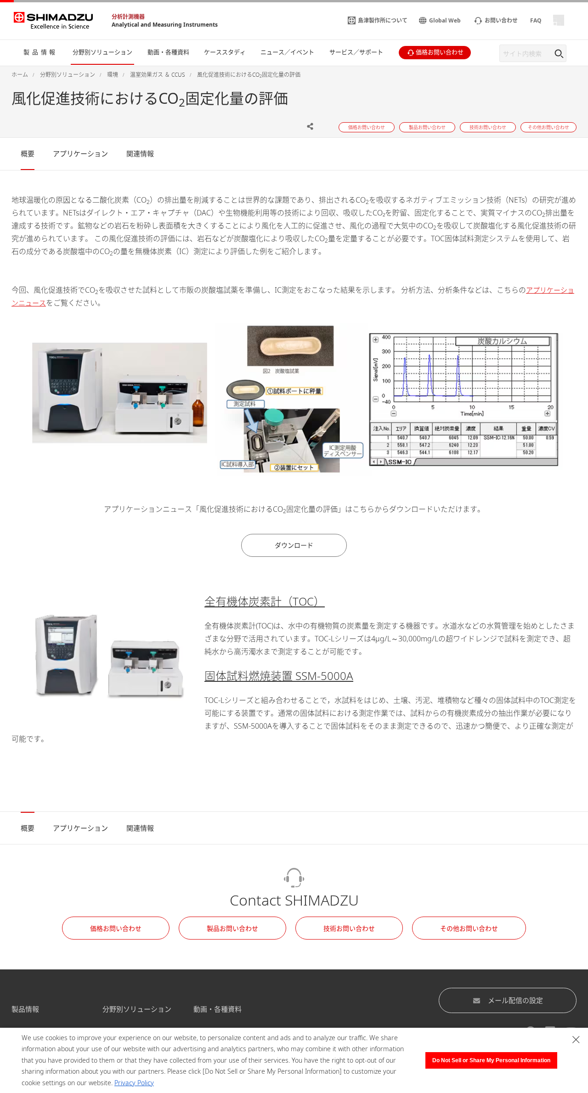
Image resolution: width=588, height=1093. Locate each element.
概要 (27, 153)
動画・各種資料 (217, 1009)
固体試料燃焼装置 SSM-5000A (278, 675)
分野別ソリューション (136, 1009)
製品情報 (25, 1009)
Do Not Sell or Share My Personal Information (491, 1060)
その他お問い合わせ (469, 928)
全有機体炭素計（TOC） (264, 601)
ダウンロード (294, 545)
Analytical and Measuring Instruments (165, 24)
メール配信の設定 (515, 1000)
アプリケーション (80, 153)
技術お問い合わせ (349, 928)
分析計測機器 (128, 17)
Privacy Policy (134, 1082)
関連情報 (140, 153)
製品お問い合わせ (232, 928)
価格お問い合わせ (115, 928)
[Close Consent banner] (576, 1040)
